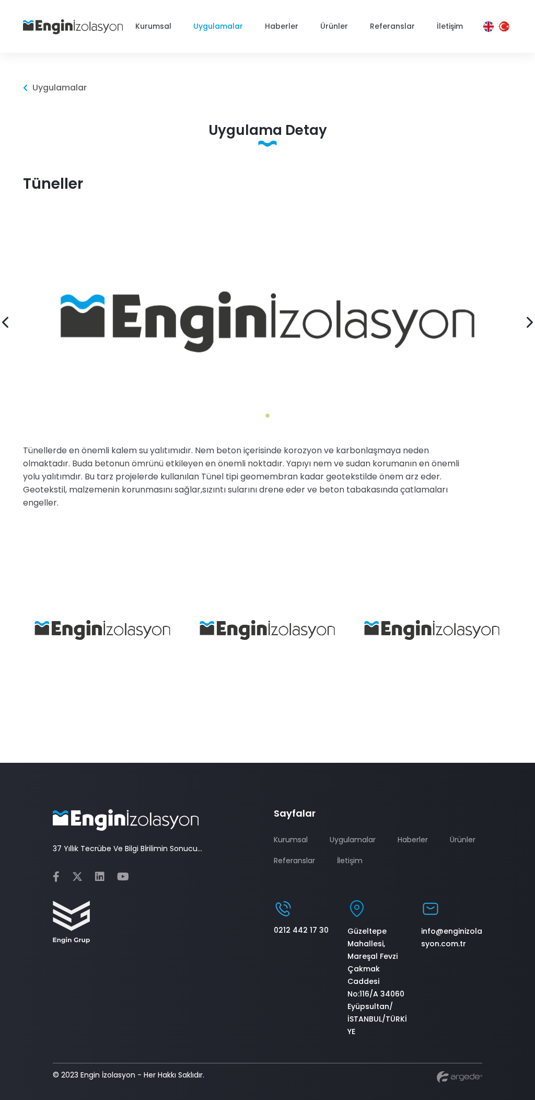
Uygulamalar (353, 839)
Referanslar (294, 860)
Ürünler (462, 839)
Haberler (413, 839)
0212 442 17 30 (301, 930)
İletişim (350, 860)
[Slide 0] (267, 415)
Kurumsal (291, 839)
